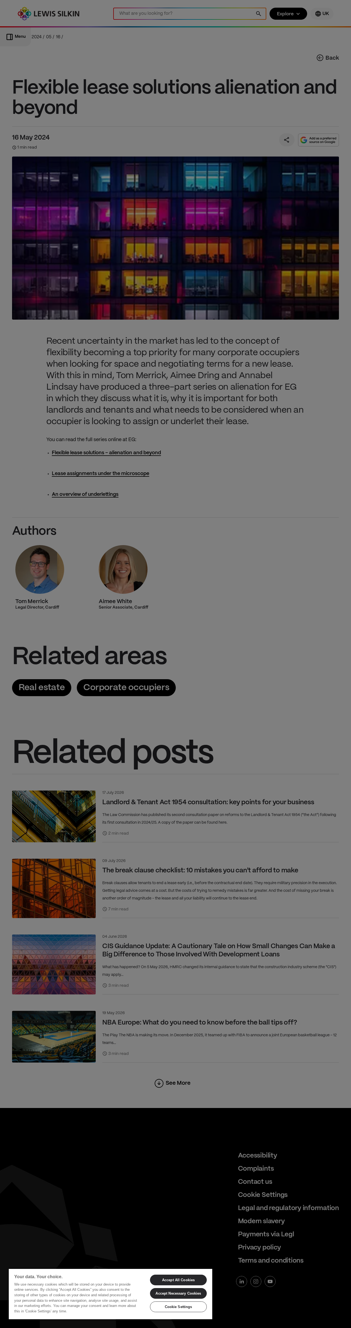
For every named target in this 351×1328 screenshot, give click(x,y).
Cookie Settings (178, 1307)
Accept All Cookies (178, 1280)
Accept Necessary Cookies (178, 1293)
